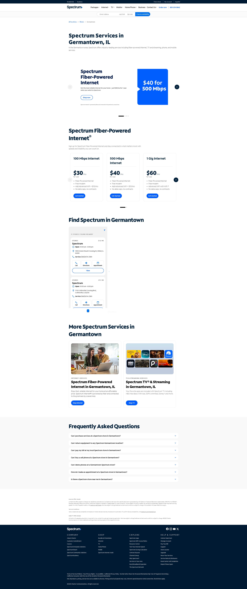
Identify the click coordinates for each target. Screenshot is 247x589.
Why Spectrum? (134, 558)
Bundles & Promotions (104, 538)
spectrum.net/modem (96, 505)
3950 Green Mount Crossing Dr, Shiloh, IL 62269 (89, 252)
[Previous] (70, 87)
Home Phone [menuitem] (131, 7)
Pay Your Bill (164, 544)
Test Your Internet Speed (137, 547)
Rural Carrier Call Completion (169, 561)
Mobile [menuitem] (119, 7)
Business (79, 2)
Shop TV (132, 403)
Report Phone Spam (167, 564)
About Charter (71, 538)
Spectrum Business (73, 555)
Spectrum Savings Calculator (138, 550)
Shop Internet (78, 403)
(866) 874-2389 (83, 257)
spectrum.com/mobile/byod (148, 511)
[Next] (177, 87)
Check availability (142, 14)
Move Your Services (167, 555)
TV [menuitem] (113, 7)
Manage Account (166, 541)
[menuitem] (70, 2)
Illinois (82, 22)
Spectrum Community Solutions (76, 552)
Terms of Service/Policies (74, 574)
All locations (73, 22)
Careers (69, 544)
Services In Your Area (135, 561)
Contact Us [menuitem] (152, 7)
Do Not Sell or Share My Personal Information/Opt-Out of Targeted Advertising (144, 574)
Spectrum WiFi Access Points (138, 541)
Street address (102, 12)
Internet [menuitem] (105, 7)
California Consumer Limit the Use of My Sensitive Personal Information (88, 576)
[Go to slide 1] (121, 116)
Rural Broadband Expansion (137, 564)
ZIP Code (131, 12)
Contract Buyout (134, 552)
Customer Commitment (74, 541)
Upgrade (163, 552)
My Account (168, 2)
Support (163, 547)
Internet (100, 541)
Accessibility (100, 574)
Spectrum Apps (134, 538)
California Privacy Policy (111, 574)
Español (177, 2)
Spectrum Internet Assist (105, 552)
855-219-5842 (175, 7)
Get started (79, 196)
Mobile (100, 550)
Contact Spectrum (166, 538)
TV (99, 544)
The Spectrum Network (136, 567)
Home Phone (102, 547)
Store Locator (165, 550)
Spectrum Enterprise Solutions (76, 547)
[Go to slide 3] (126, 116)
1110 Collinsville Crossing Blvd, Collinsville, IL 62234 (85, 291)
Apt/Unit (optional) (123, 13)
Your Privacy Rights (89, 574)
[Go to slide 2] (126, 207)
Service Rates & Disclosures (169, 558)
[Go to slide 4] (128, 116)
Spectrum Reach (72, 550)
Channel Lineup (134, 555)
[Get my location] (104, 230)
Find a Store (157, 2)
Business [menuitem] (141, 7)
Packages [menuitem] (95, 7)
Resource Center (134, 544)
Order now (163, 7)
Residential (70, 2)
